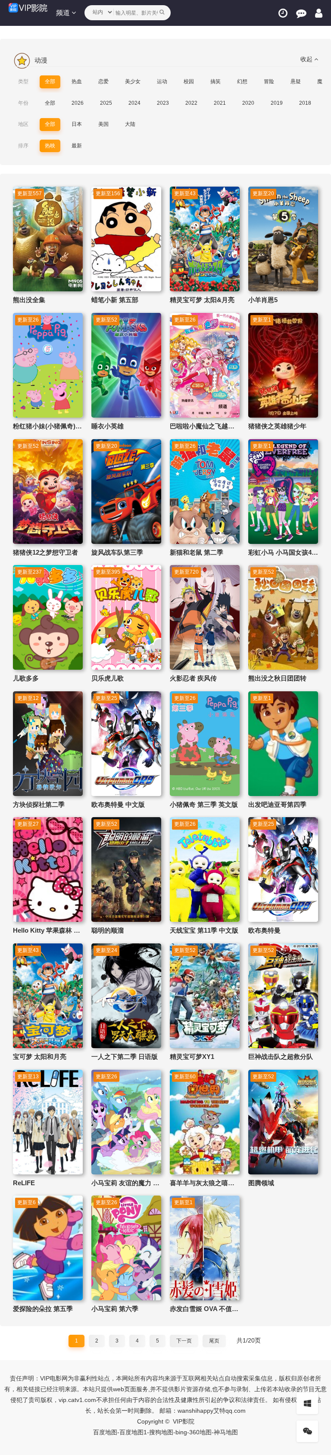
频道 (64, 12)
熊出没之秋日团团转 (277, 678)
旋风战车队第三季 (117, 552)
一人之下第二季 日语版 (124, 1056)
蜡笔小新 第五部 (114, 299)
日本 (77, 124)
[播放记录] (282, 13)
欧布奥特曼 (264, 930)
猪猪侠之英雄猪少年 (277, 426)
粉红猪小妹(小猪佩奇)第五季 (54, 426)
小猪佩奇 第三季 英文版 (204, 804)
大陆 (130, 124)
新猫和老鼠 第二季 (196, 552)
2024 (134, 103)
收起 (307, 59)
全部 (50, 81)
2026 (78, 103)
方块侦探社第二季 (39, 804)
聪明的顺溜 (107, 930)
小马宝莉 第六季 (114, 1308)
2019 (277, 103)
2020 (248, 103)
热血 (77, 81)
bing (181, 1432)
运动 (162, 81)
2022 (191, 103)
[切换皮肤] (307, 1403)
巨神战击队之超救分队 (280, 1056)
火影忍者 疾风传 (193, 678)
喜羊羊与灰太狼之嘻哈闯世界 (212, 1182)
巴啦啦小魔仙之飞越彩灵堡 (208, 426)
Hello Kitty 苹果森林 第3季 (51, 930)
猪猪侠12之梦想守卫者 (45, 552)
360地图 (200, 1432)
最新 (77, 146)
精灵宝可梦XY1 (192, 1056)
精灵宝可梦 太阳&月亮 (202, 299)
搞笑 (215, 81)
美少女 (133, 81)
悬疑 (295, 81)
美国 (103, 124)
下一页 (184, 1341)
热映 (50, 146)
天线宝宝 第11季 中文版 (204, 930)
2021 (220, 103)
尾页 (214, 1341)
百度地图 (105, 1432)
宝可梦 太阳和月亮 (39, 1056)
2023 (163, 103)
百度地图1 (133, 1432)
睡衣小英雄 (107, 426)
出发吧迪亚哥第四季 (277, 804)
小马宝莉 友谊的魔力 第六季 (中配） (143, 1182)
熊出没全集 (29, 299)
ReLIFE (24, 1182)
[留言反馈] (301, 13)
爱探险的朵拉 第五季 (43, 1308)
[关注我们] (307, 1431)
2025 (106, 103)
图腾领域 (261, 1182)
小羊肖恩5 (263, 299)
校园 (189, 81)
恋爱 (103, 81)
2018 (305, 103)
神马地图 (226, 1432)
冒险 (269, 81)
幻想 (242, 81)
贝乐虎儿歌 (107, 678)
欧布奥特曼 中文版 (118, 804)
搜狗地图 (161, 1432)
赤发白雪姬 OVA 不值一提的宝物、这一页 (230, 1308)
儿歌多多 (26, 678)
